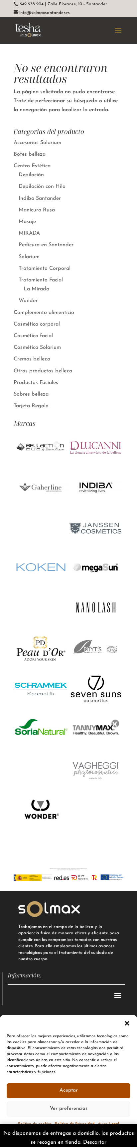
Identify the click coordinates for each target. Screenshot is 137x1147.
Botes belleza (30, 154)
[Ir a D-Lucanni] (95, 463)
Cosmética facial (33, 336)
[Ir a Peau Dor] (41, 664)
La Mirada (36, 289)
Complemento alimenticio (44, 312)
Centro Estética (32, 166)
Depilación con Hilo (42, 186)
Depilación (31, 175)
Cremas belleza (32, 359)
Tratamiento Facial (41, 280)
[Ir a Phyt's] (95, 664)
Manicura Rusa (37, 210)
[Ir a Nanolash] (95, 624)
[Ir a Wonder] (41, 825)
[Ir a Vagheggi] (95, 785)
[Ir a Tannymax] (95, 744)
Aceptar (69, 1090)
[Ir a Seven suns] (95, 704)
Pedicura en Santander (46, 245)
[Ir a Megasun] (95, 583)
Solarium (29, 257)
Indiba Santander (40, 198)
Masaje (27, 221)
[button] (127, 1023)
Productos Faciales (36, 382)
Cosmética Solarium (37, 347)
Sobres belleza (31, 394)
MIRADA (29, 233)
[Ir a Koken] (41, 583)
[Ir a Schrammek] (41, 704)
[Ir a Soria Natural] (41, 744)
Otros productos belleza (43, 371)
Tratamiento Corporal (44, 268)
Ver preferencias (68, 1108)
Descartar (94, 1142)
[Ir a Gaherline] (41, 505)
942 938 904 (31, 4)
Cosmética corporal (37, 324)
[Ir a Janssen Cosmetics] (95, 543)
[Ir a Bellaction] (41, 463)
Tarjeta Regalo (31, 406)
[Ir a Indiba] (95, 503)
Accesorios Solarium (37, 142)
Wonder (28, 300)
